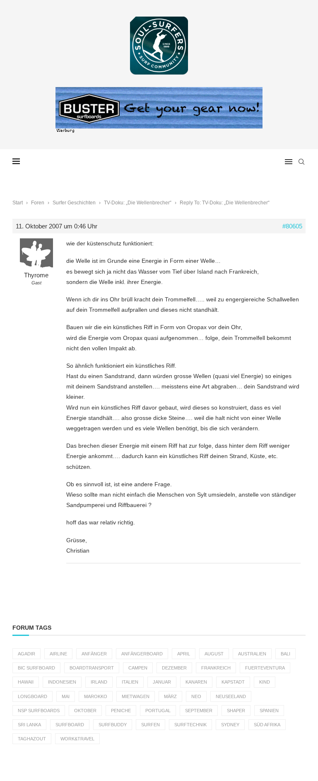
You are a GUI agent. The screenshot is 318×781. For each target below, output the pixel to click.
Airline (58, 653)
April (183, 653)
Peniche (121, 710)
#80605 (292, 226)
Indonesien (62, 681)
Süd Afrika (267, 724)
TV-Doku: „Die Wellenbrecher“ (137, 203)
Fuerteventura (265, 667)
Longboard (32, 696)
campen (137, 667)
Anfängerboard (142, 653)
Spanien (269, 710)
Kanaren (196, 681)
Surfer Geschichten (74, 203)
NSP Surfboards (39, 710)
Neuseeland (231, 696)
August (214, 653)
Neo (196, 696)
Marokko (95, 696)
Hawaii (26, 681)
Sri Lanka (29, 724)
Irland (99, 681)
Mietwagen (135, 696)
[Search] (301, 162)
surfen (150, 724)
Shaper (236, 710)
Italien (130, 681)
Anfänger (94, 653)
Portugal (158, 710)
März (170, 696)
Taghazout (32, 738)
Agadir (26, 653)
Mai (66, 696)
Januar (162, 681)
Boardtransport (92, 667)
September (198, 710)
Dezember (174, 667)
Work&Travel (77, 738)
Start (17, 203)
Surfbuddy (113, 724)
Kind (264, 681)
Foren (37, 203)
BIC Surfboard (36, 667)
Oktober (85, 710)
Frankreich (216, 667)
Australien (252, 653)
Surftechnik (190, 724)
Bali (285, 653)
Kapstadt (233, 681)
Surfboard (69, 724)
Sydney (230, 724)
